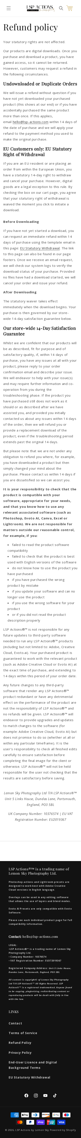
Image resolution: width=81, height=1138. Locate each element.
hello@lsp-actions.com (31, 122)
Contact (15, 1023)
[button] (8, 8)
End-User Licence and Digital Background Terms (33, 1065)
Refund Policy (20, 1043)
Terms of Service (23, 1033)
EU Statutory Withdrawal (40, 248)
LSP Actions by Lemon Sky (32, 1130)
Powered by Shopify (63, 1130)
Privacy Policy (20, 1052)
